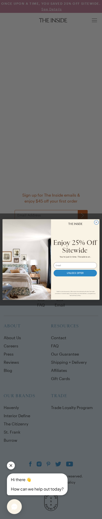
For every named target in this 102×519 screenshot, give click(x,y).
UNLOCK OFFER (75, 273)
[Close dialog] (96, 222)
